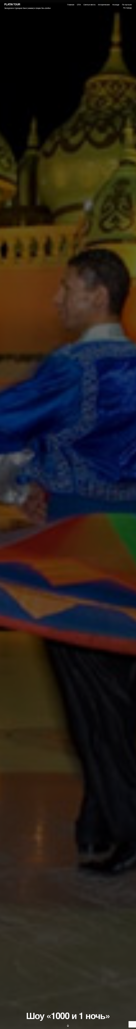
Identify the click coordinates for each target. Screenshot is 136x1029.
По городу (127, 8)
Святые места (89, 4)
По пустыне (127, 4)
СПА (79, 4)
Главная (70, 4)
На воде (115, 4)
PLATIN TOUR (12, 4)
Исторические (104, 4)
